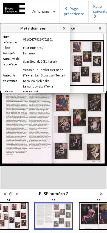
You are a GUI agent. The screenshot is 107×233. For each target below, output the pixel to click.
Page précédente (74, 11)
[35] (53, 216)
